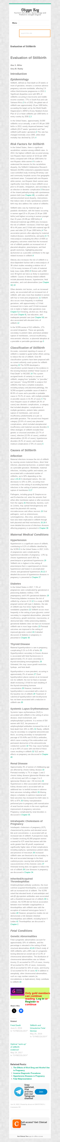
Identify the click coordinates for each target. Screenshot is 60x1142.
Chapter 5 (14, 312)
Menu (14, 23)
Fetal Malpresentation (22, 1079)
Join (41, 1091)
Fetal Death (15, 1025)
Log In (40, 998)
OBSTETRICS (39, 1104)
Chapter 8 (22, 315)
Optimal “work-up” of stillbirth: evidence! (18, 1047)
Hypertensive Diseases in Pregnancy (29, 1076)
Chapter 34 (28, 872)
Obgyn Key (30, 10)
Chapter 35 (25, 815)
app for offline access (30, 1136)
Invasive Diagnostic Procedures (27, 1073)
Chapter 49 (29, 195)
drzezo (30, 1104)
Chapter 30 (25, 638)
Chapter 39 (43, 528)
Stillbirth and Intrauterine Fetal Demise (37, 1028)
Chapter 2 (14, 924)
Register (31, 1001)
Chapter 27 (36, 577)
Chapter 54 (39, 317)
